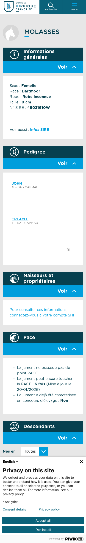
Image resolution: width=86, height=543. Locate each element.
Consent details (14, 509)
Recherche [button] (51, 9)
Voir (62, 67)
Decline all (43, 530)
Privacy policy (49, 509)
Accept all (43, 520)
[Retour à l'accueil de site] (19, 7)
